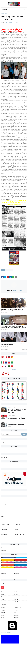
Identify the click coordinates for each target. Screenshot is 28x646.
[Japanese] (2, 368)
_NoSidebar (17, 610)
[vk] (20, 562)
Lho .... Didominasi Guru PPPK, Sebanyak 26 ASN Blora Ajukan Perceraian (13, 343)
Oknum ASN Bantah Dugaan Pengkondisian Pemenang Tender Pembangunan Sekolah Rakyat (13, 326)
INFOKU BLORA (4, 450)
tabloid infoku (8, 22)
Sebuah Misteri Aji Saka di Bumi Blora (16, 425)
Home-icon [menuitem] (3, 522)
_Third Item (16, 601)
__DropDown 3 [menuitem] (17, 527)
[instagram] (7, 540)
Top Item (16, 575)
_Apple (2, 599)
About (15, 513)
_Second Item (4, 601)
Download (16, 615)
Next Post (24, 349)
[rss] (7, 560)
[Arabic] (9, 368)
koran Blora (4, 457)
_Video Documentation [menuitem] (6, 537)
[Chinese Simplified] (12, 368)
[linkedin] (20, 565)
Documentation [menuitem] (4, 534)
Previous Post (5, 349)
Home (2, 513)
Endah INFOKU (4, 13)
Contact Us (3, 550)
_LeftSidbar (4, 610)
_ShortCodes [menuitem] (4, 529)
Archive (16, 591)
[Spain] (12, 359)
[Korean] (6, 368)
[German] (9, 359)
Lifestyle (3, 612)
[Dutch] (6, 363)
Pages (2, 594)
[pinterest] (20, 540)
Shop (2, 615)
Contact (3, 516)
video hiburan (4, 465)
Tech (15, 612)
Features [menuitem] (16, 522)
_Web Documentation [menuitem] (19, 534)
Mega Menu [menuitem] (17, 532)
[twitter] (20, 557)
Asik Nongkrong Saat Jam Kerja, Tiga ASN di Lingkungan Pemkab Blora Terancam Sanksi (12, 310)
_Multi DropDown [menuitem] (5, 524)
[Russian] (9, 363)
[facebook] (7, 557)
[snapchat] (7, 567)
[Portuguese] (12, 363)
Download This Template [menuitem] (19, 537)
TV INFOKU (3, 442)
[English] (2, 359)
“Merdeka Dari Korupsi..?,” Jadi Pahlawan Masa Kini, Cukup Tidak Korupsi (16, 418)
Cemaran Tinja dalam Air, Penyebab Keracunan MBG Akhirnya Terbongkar (17, 410)
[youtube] (7, 565)
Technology (3, 596)
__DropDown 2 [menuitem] (4, 527)
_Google (16, 596)
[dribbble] (20, 567)
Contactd (16, 594)
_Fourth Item (4, 604)
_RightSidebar (17, 607)
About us (3, 575)
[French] (6, 359)
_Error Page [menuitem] (4, 532)
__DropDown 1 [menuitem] (17, 524)
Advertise (3, 573)
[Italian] (2, 363)
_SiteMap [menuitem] (16, 529)
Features (3, 607)
